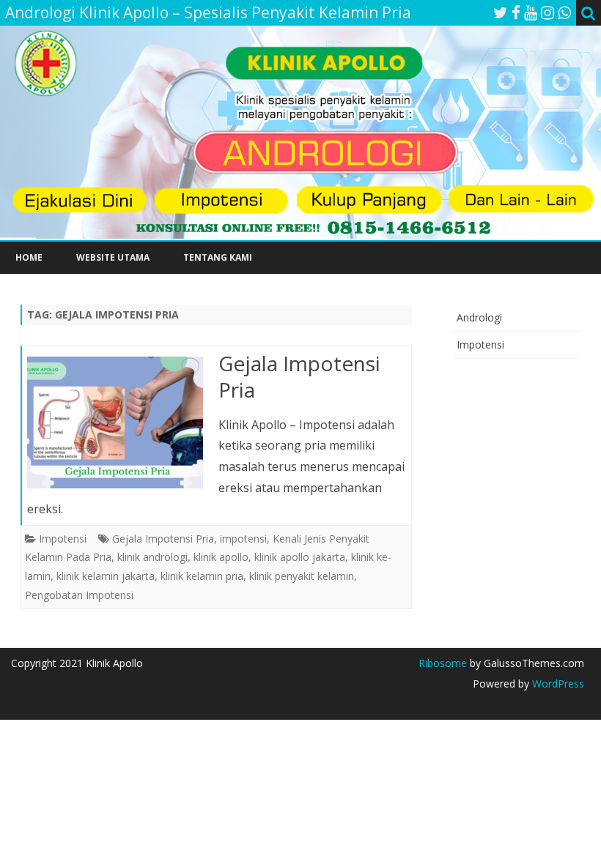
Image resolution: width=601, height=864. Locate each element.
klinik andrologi (152, 557)
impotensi (243, 538)
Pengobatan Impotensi (79, 595)
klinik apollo (220, 557)
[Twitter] (500, 12)
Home (29, 257)
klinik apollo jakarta (299, 557)
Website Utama (113, 257)
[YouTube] (530, 12)
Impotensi (62, 538)
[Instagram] (547, 12)
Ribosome (443, 663)
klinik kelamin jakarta (105, 576)
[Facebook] (516, 12)
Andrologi (479, 317)
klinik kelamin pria (202, 576)
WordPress (556, 683)
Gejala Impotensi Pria (299, 376)
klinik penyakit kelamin (301, 576)
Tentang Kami (217, 257)
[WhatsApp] (564, 12)
